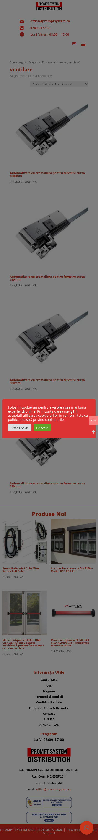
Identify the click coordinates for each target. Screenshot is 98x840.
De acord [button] (42, 428)
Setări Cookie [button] (19, 428)
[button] (86, 828)
